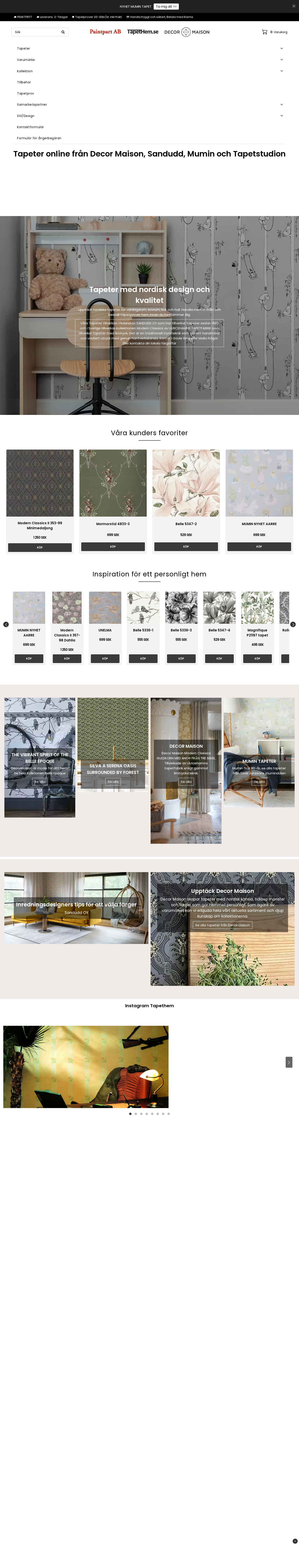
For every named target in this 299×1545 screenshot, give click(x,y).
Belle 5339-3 (181, 630)
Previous (6, 624)
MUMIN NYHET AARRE (259, 524)
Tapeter (23, 48)
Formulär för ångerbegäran (39, 138)
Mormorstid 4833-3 (113, 524)
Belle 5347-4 (219, 630)
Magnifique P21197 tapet (257, 633)
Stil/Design (26, 116)
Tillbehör (24, 82)
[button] (274, 32)
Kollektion (25, 71)
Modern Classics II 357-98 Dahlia (67, 635)
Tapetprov (25, 93)
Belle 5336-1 (143, 630)
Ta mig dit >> (166, 6)
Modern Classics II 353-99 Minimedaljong (40, 525)
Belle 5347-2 (186, 524)
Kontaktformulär (30, 127)
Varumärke (26, 60)
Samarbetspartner (32, 104)
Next (293, 624)
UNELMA (105, 630)
